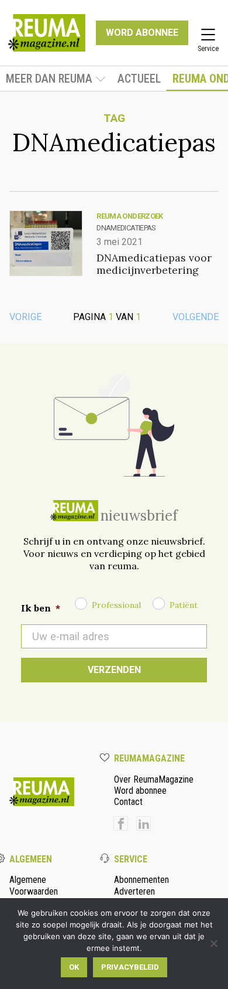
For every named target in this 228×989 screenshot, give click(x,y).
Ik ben (40, 608)
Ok (74, 967)
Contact (128, 801)
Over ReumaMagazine (154, 779)
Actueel (139, 79)
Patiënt (184, 605)
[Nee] (213, 943)
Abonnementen (141, 879)
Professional (116, 605)
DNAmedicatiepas (125, 227)
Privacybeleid (130, 967)
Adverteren (134, 891)
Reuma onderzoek (129, 216)
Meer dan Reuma (49, 79)
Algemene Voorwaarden (33, 885)
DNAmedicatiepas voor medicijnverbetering (154, 264)
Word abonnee (140, 790)
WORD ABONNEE (142, 32)
